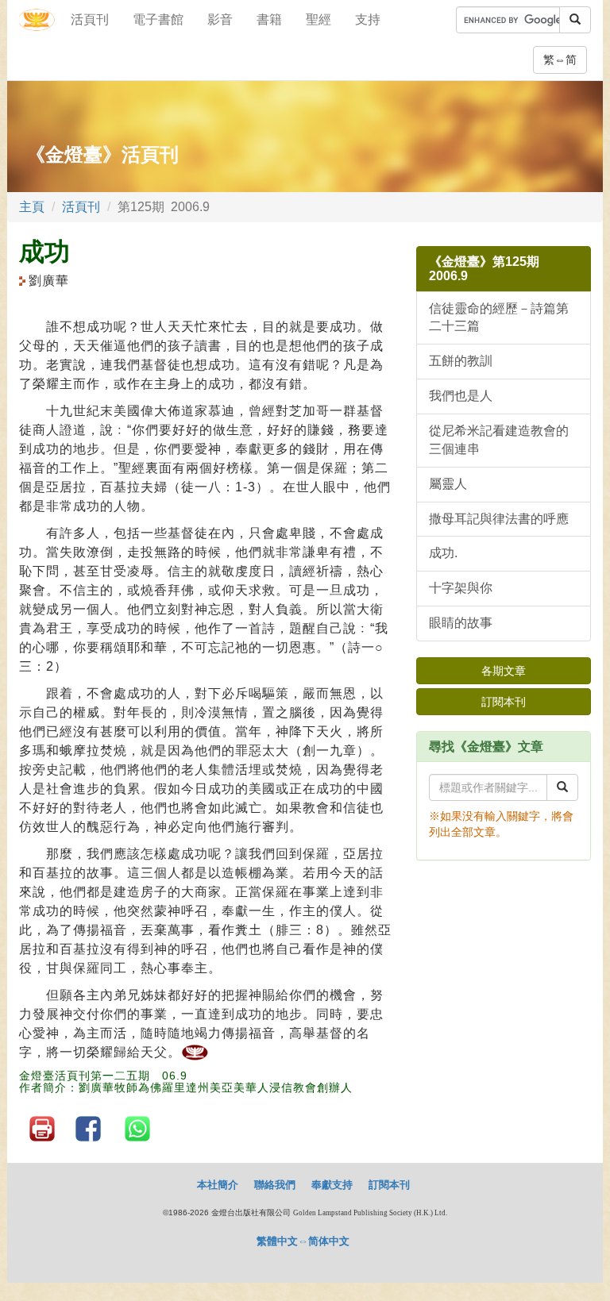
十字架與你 (460, 588)
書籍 (269, 19)
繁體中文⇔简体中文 (303, 1241)
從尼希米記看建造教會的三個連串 (499, 440)
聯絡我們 (274, 1185)
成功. (443, 553)
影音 (220, 19)
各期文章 (503, 670)
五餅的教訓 (460, 361)
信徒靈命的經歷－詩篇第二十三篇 (499, 317)
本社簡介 (217, 1185)
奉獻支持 (332, 1185)
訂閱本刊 (503, 701)
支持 (367, 19)
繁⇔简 (560, 59)
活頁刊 (90, 19)
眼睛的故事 (460, 622)
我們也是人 (460, 395)
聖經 (318, 19)
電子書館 (158, 19)
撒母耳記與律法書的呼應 (499, 518)
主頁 (31, 207)
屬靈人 (448, 484)
